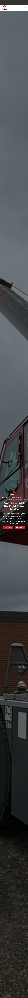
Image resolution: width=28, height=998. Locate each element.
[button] (25, 2)
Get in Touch (20, 527)
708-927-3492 (8, 527)
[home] (4, 7)
